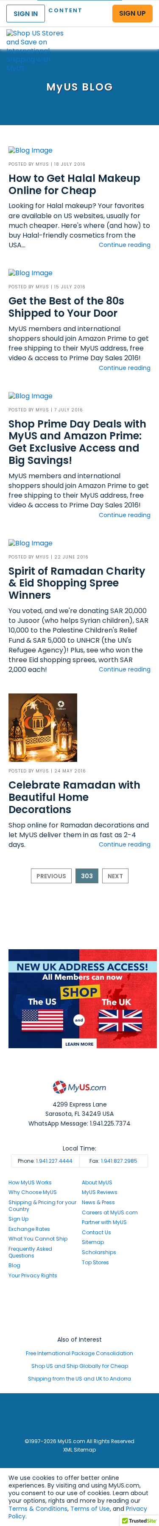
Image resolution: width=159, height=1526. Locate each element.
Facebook (79, 1300)
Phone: (45, 1160)
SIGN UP (132, 13)
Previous (51, 876)
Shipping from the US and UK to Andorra (79, 1378)
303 (87, 876)
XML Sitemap (79, 1449)
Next (115, 876)
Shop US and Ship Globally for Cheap (79, 1366)
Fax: (113, 1160)
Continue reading (125, 245)
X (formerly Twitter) (79, 1316)
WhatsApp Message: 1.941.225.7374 (79, 1123)
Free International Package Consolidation (79, 1353)
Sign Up (18, 1218)
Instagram (80, 1308)
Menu (144, 31)
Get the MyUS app (79, 1323)
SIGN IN (26, 14)
